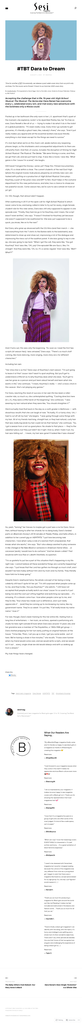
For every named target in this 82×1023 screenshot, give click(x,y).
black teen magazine (23, 693)
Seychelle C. (50, 919)
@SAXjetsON (50, 855)
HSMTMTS (46, 693)
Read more (48, 754)
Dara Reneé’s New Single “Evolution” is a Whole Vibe (61, 985)
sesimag (49, 75)
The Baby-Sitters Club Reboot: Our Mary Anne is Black (20, 985)
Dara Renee (37, 693)
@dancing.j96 (50, 781)
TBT (53, 693)
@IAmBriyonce (51, 831)
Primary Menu (7, 8)
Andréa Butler (11, 91)
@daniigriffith (50, 808)
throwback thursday (63, 693)
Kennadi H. (49, 890)
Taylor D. (49, 953)
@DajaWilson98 (51, 758)
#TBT (20, 83)
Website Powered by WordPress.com (17, 1015)
